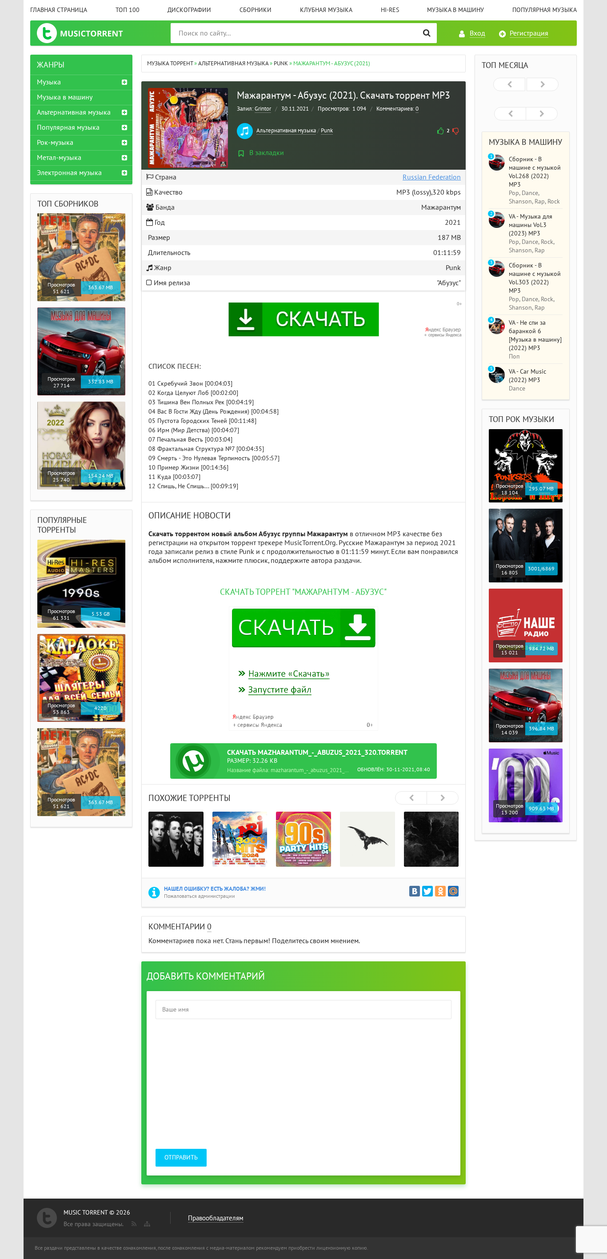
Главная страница (58, 10)
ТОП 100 (128, 10)
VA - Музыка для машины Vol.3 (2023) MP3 (530, 225)
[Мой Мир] (453, 891)
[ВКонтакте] (414, 891)
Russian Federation (432, 177)
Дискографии (189, 10)
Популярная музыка (544, 10)
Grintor (263, 108)
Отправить (181, 1157)
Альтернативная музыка (286, 130)
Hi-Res (390, 10)
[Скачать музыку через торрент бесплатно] (88, 33)
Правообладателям (216, 1218)
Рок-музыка (55, 143)
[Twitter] (427, 891)
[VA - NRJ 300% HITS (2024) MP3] (240, 839)
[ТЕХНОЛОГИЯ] (176, 839)
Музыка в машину (455, 10)
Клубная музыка (326, 10)
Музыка (49, 82)
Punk (327, 130)
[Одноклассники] (440, 891)
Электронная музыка (69, 173)
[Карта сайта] (146, 1222)
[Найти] (427, 33)
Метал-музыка (59, 158)
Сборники (256, 10)
